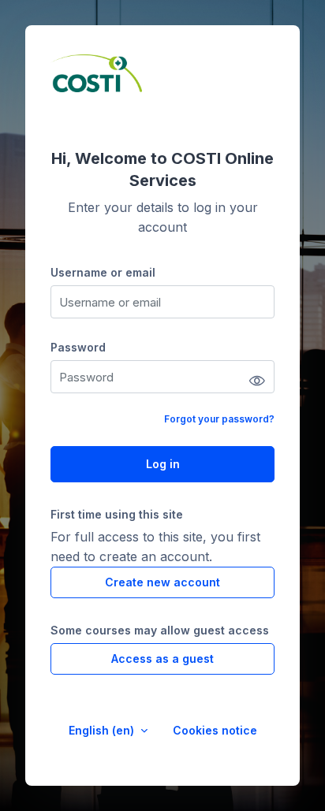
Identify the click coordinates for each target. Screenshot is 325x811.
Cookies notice (215, 730)
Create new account (162, 582)
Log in (163, 464)
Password (78, 347)
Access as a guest (162, 658)
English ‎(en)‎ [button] (103, 730)
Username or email (102, 272)
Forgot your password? (219, 419)
